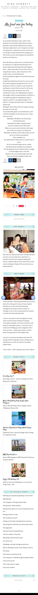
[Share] (10, 36)
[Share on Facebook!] (13, 206)
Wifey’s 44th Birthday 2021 (11, 479)
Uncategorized (19, 20)
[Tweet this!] (16, 206)
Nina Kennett (19, 4)
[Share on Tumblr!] (25, 206)
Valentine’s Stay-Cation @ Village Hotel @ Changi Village (17, 428)
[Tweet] (15, 36)
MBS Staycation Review (10, 454)
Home (4, 16)
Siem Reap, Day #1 (8, 376)
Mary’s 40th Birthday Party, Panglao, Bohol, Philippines (16, 402)
